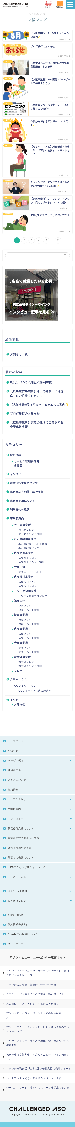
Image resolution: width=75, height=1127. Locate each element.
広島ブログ (25, 633)
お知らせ (19, 704)
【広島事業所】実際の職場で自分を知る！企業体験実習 (38, 424)
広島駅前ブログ (27, 557)
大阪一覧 (19, 566)
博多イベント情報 (28, 623)
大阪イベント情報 (28, 651)
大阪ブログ (25, 647)
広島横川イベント (28, 581)
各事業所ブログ (17, 900)
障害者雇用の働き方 (19, 848)
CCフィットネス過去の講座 (34, 690)
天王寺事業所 (22, 524)
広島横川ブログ (27, 585)
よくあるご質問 (17, 779)
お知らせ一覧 (19, 354)
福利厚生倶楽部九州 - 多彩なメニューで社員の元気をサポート (37, 1056)
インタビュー (18, 474)
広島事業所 (21, 628)
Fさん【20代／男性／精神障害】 (32, 382)
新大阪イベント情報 (30, 665)
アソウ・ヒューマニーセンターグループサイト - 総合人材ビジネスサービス (37, 973)
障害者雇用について (22, 500)
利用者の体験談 (20, 509)
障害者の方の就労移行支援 (27, 491)
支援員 (18, 465)
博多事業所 (21, 614)
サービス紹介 (16, 760)
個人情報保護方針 (18, 924)
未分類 (14, 699)
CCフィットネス (24, 685)
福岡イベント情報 (28, 609)
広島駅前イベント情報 (31, 561)
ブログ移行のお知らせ (25, 413)
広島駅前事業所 (24, 552)
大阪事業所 (21, 642)
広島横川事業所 (24, 576)
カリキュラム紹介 (18, 877)
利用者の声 (14, 770)
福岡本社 (19, 600)
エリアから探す (17, 799)
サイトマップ (16, 943)
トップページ (16, 741)
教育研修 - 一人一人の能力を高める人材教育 (32, 1003)
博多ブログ (25, 619)
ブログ (18, 670)
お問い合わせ (16, 914)
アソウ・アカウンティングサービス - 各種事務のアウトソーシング (37, 1029)
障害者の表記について (21, 857)
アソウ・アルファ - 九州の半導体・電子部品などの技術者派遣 (37, 1043)
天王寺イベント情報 (30, 533)
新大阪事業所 (22, 656)
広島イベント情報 (28, 637)
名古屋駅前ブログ (28, 547)
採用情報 (15, 454)
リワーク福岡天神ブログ (32, 595)
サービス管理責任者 (26, 461)
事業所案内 (17, 518)
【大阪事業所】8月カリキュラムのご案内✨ (39, 404)
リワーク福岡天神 (25, 590)
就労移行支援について (24, 482)
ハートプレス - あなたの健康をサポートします (33, 1078)
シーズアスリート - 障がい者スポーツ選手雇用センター (37, 1089)
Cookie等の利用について (23, 934)
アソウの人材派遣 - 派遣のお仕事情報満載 (31, 984)
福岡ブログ (25, 605)
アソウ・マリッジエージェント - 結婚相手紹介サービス (37, 1015)
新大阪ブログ (26, 661)
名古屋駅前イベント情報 (32, 543)
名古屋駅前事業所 (25, 538)
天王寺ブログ (26, 529)
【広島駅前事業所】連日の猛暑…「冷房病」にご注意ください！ (36, 393)
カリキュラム (18, 679)
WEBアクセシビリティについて (26, 867)
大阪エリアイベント (30, 571)
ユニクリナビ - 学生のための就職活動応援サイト (35, 994)
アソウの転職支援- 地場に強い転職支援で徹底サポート (38, 1068)
